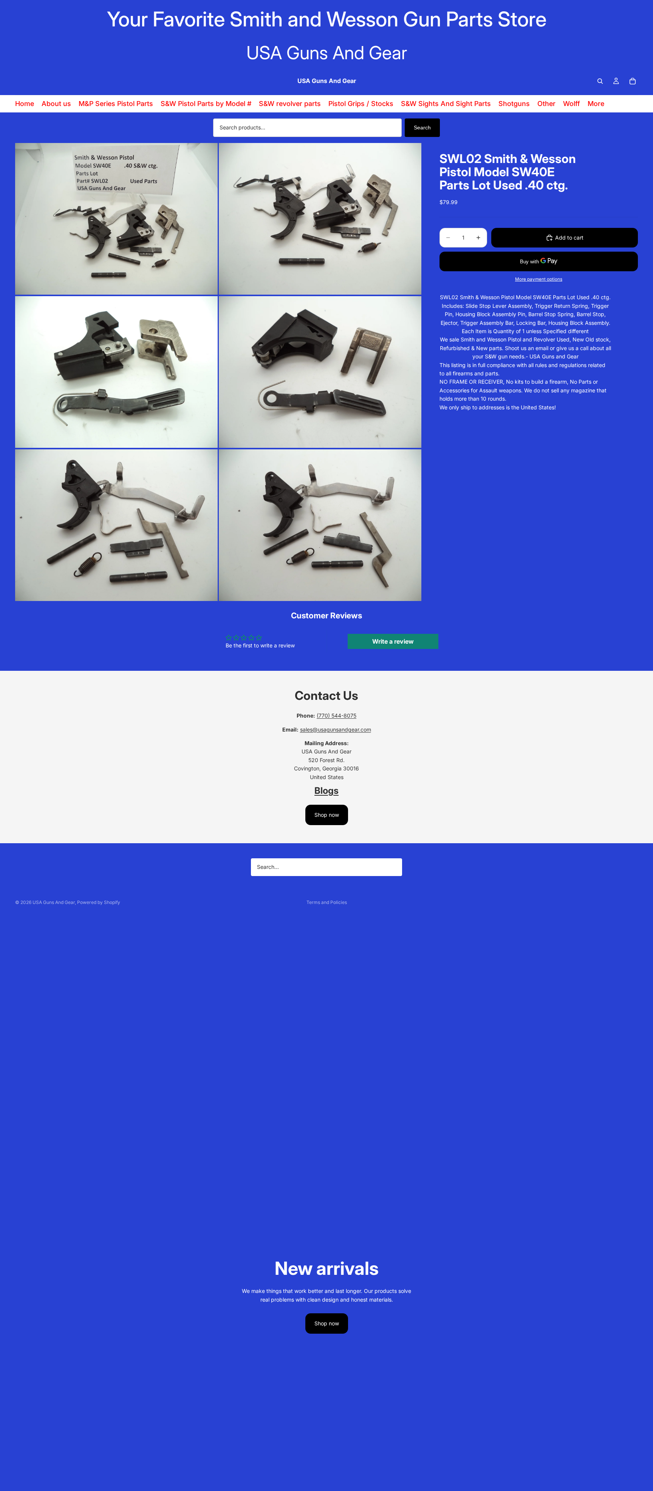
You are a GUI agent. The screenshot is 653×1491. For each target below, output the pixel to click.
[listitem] (596, 103)
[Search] (600, 81)
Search (422, 128)
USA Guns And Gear (53, 902)
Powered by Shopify (98, 902)
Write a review (393, 641)
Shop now (326, 815)
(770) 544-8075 (336, 715)
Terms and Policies (326, 902)
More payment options (538, 278)
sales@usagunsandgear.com (335, 729)
